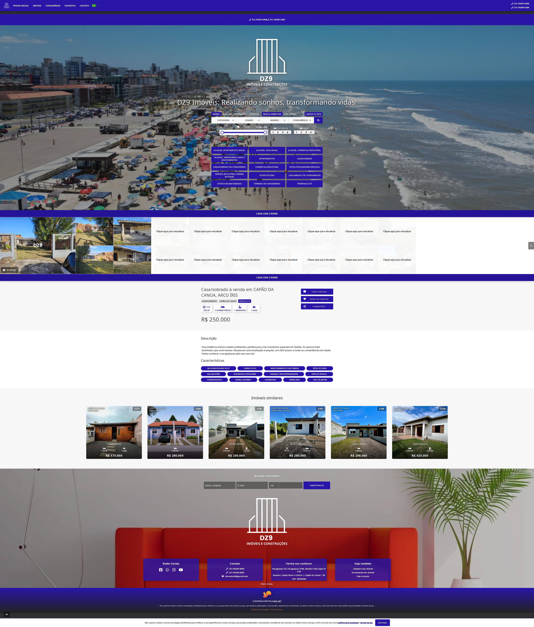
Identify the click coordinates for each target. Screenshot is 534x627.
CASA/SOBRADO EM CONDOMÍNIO (229, 167)
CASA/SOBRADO (304, 158)
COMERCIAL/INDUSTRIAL (267, 167)
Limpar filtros (313, 114)
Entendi (382, 622)
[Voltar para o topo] (6, 614)
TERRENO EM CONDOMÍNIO (267, 183)
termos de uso (366, 622)
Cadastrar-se (317, 485)
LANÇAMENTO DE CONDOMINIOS (305, 175)
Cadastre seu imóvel (363, 568)
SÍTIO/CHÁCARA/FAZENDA (229, 183)
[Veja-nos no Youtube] (181, 570)
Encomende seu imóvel (363, 572)
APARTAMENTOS (267, 158)
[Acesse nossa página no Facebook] (160, 570)
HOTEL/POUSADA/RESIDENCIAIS (304, 167)
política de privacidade (348, 622)
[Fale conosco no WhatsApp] (167, 570)
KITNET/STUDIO (267, 175)
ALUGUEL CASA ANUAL (267, 150)
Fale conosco (363, 576)
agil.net (277, 601)
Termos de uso (277, 609)
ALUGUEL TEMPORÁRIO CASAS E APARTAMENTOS (229, 158)
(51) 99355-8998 (259, 19)
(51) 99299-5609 (277, 19)
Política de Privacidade (260, 609)
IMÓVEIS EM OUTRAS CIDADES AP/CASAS (229, 175)
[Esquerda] (3, 245)
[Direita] (531, 245)
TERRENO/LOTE (304, 183)
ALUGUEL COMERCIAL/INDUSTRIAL (304, 150)
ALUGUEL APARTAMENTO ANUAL (229, 150)
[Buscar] (318, 120)
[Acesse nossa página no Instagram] (173, 570)
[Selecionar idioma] (95, 5)
